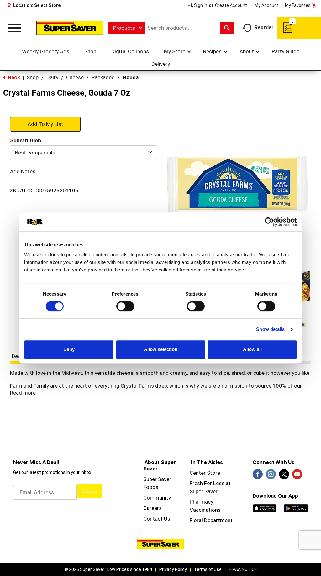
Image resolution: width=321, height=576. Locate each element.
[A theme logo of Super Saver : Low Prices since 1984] (69, 28)
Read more (23, 393)
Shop (33, 77)
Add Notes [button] (22, 171)
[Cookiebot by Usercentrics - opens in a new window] (269, 222)
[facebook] (258, 476)
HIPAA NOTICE (243, 569)
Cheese (75, 77)
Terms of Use (208, 569)
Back (13, 77)
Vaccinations (205, 510)
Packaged (103, 77)
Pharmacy (201, 502)
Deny (69, 349)
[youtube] (297, 476)
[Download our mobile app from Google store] (296, 508)
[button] (45, 124)
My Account (267, 5)
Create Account (231, 5)
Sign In (200, 5)
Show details (270, 329)
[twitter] (284, 476)
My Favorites (298, 5)
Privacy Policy (173, 569)
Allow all (252, 349)
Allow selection (160, 349)
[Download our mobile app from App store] (264, 508)
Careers (152, 508)
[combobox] (126, 28)
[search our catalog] (227, 28)
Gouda (131, 77)
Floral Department (211, 520)
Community (157, 498)
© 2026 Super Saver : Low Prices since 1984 (108, 569)
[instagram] (271, 476)
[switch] (125, 306)
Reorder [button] (264, 27)
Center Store (205, 473)
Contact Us (156, 519)
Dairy (52, 77)
